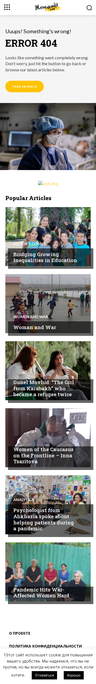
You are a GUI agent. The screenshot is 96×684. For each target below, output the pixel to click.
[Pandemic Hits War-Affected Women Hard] (48, 571)
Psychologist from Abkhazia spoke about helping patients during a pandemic (43, 519)
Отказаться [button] (44, 675)
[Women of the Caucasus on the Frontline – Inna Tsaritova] (48, 437)
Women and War (30, 317)
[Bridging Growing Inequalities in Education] (48, 236)
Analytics (23, 500)
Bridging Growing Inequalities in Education (45, 257)
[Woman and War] (48, 303)
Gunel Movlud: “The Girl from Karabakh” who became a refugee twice (43, 388)
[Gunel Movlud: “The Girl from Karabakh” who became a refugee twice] (48, 370)
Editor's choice (29, 244)
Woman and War (34, 327)
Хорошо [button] (74, 675)
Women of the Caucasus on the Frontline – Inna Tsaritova (43, 455)
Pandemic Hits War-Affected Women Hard (41, 592)
